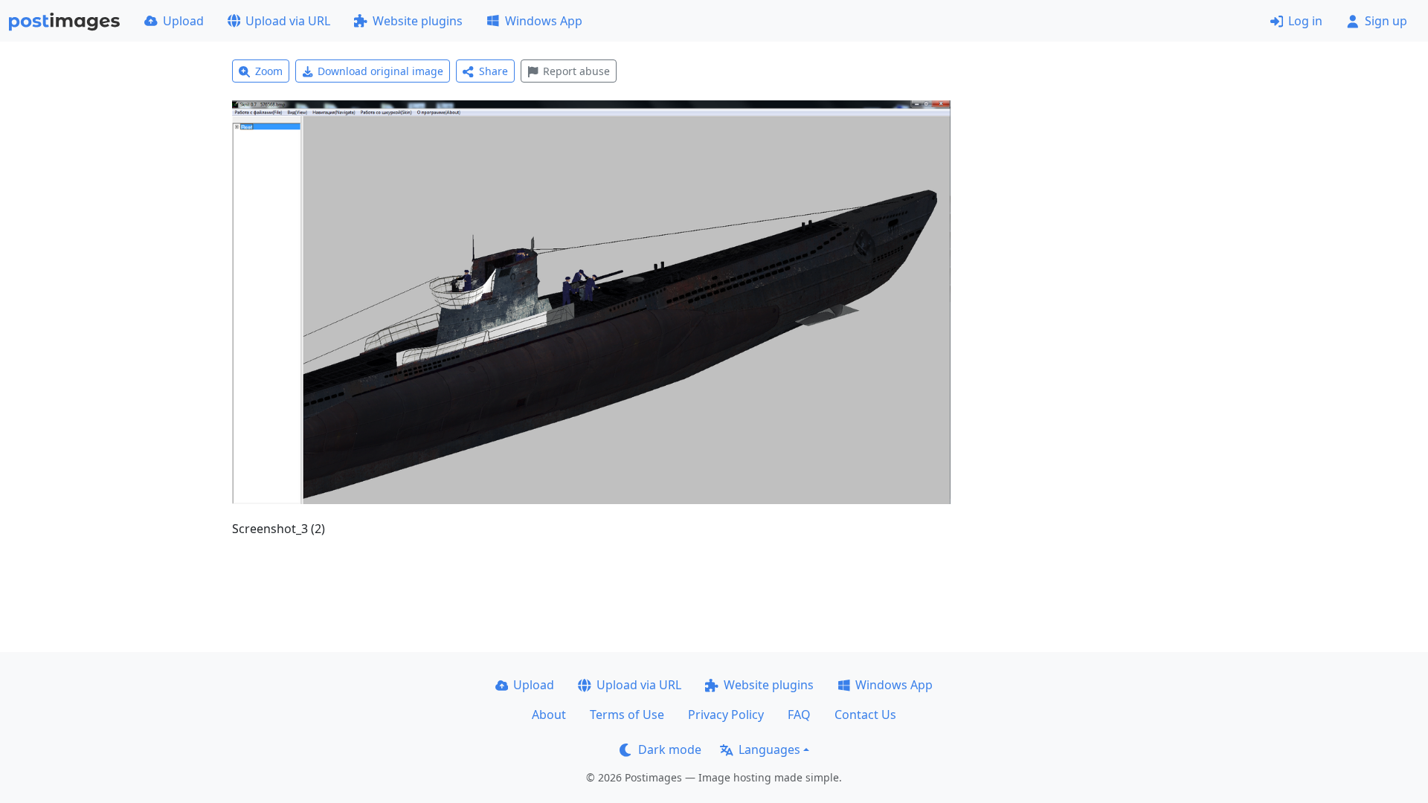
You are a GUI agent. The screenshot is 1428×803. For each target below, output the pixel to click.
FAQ (799, 714)
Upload (183, 21)
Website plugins (418, 21)
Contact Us (865, 714)
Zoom (269, 71)
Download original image (380, 71)
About (549, 714)
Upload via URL (287, 21)
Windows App (543, 21)
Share (493, 71)
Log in (1305, 21)
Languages (769, 749)
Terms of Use (627, 714)
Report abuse (576, 71)
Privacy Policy (726, 714)
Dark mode (669, 749)
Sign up (1386, 21)
